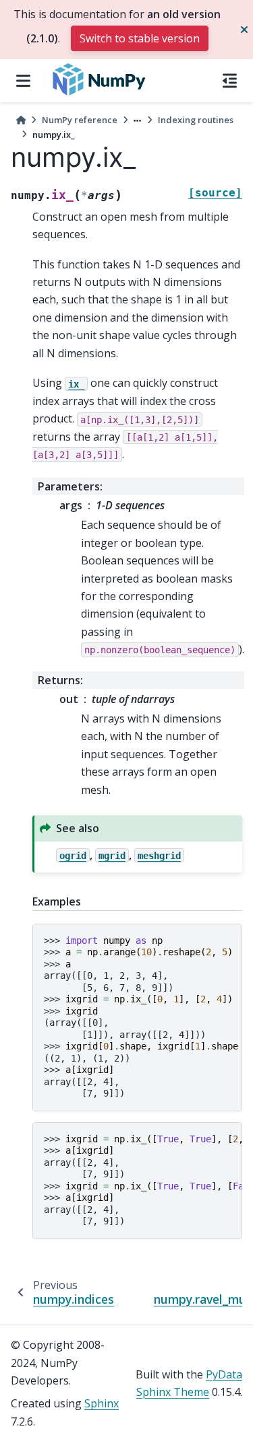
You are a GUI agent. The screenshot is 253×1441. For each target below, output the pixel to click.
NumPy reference (79, 120)
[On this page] (229, 80)
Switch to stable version (140, 38)
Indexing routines (195, 120)
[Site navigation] (23, 80)
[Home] (21, 120)
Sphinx (101, 1403)
